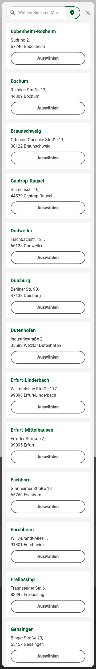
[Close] (88, 12)
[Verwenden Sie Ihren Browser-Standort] (72, 12)
